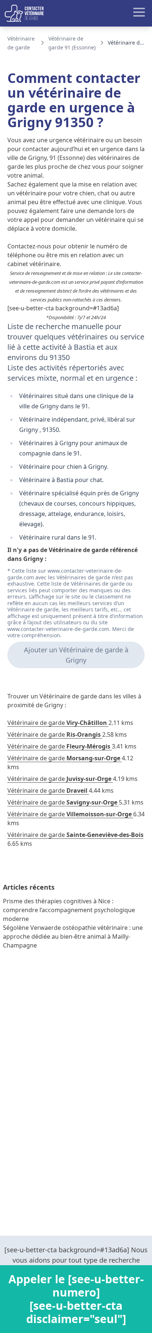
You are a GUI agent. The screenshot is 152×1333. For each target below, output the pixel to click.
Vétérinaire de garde (57, 723)
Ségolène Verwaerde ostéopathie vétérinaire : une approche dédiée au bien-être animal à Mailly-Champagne (73, 936)
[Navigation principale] (76, 13)
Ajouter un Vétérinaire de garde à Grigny (76, 654)
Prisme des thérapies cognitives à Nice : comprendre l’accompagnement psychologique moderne (69, 910)
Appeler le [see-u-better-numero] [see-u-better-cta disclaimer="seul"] (76, 1298)
